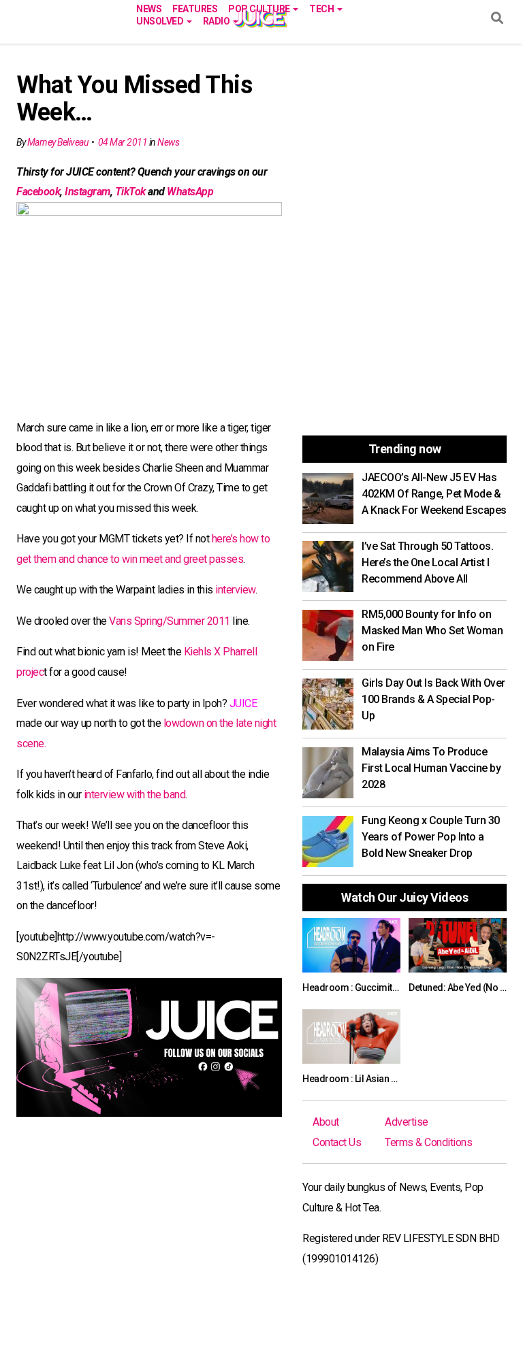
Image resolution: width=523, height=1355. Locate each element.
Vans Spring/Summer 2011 (169, 621)
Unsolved (160, 20)
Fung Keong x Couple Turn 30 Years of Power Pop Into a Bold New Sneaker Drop (431, 837)
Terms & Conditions (428, 1142)
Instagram (87, 191)
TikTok (130, 191)
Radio (217, 20)
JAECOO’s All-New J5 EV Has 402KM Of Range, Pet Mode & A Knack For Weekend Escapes (434, 494)
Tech (322, 7)
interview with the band (135, 794)
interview (235, 589)
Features (194, 7)
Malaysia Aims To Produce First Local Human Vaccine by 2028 (431, 768)
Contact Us (337, 1142)
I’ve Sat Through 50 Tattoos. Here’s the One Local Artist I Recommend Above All (427, 562)
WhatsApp (190, 191)
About (326, 1121)
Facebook (38, 191)
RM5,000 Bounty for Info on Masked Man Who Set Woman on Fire (432, 630)
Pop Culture (259, 7)
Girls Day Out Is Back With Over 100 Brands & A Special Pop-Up (433, 699)
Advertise (406, 1121)
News (148, 7)
